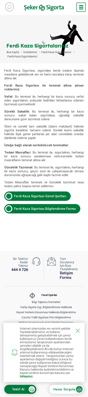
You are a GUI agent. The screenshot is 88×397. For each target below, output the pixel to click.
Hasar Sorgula (64, 389)
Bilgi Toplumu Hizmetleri (46, 302)
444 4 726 (19, 269)
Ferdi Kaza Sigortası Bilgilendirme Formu (45, 209)
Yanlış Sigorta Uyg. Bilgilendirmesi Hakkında (46, 307)
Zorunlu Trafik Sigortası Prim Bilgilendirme (46, 317)
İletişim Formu (66, 275)
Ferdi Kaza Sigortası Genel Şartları (40, 196)
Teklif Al (18, 389)
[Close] (77, 331)
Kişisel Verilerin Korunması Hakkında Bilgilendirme (46, 312)
